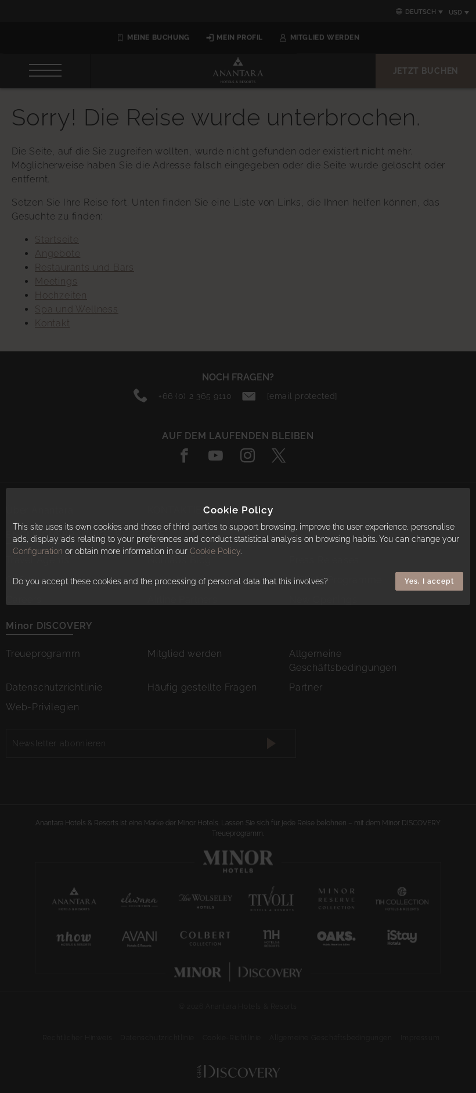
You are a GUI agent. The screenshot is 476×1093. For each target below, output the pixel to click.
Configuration (38, 551)
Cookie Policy (215, 551)
